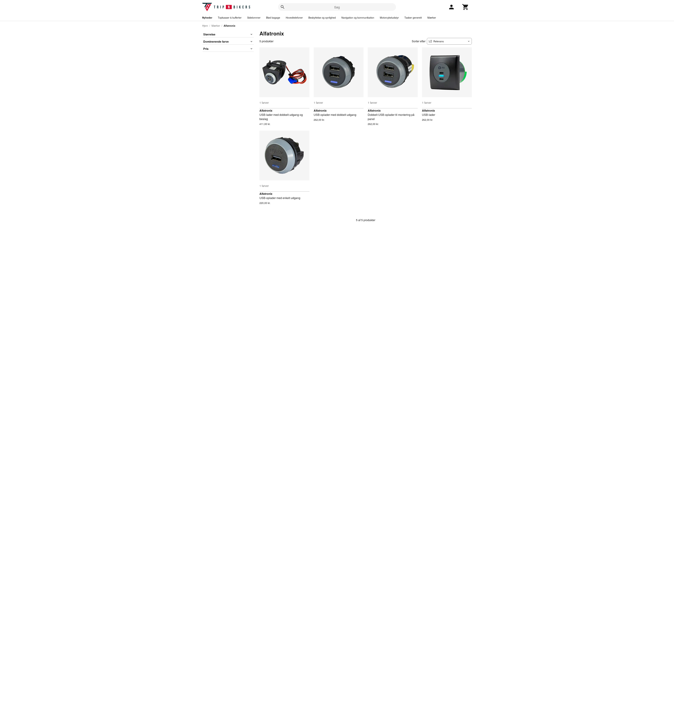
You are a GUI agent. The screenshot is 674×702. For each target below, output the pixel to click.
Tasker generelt (413, 17)
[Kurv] (465, 7)
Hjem (205, 25)
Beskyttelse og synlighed (322, 17)
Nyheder (207, 17)
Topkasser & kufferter (230, 17)
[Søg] (282, 7)
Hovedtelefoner (294, 17)
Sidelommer (253, 17)
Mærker (431, 17)
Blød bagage (273, 17)
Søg (337, 7)
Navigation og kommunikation (357, 17)
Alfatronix (265, 110)
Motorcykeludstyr (389, 17)
